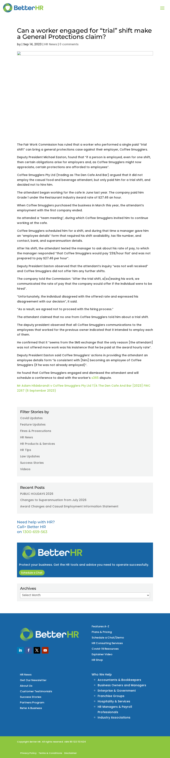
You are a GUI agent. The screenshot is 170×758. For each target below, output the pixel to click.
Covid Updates (31, 418)
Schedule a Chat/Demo (108, 638)
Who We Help (102, 674)
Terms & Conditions (50, 753)
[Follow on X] (37, 650)
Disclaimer (70, 753)
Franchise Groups (111, 696)
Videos (25, 469)
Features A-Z (100, 626)
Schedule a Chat (31, 572)
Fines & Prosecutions (35, 431)
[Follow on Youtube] (45, 650)
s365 (95, 378)
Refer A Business (31, 708)
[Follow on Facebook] (28, 650)
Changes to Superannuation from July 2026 (53, 500)
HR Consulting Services (107, 643)
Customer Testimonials (36, 691)
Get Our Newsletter (33, 680)
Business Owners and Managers (122, 685)
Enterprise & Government (117, 691)
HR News (50, 44)
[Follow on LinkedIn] (20, 650)
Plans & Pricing (102, 632)
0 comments (69, 44)
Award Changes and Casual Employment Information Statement (69, 506)
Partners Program (32, 702)
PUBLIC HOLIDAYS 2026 (36, 494)
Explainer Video (102, 654)
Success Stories (32, 463)
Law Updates (30, 456)
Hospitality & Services (114, 701)
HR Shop (97, 660)
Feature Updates (33, 424)
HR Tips (25, 450)
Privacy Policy (28, 753)
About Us (26, 686)
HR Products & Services (37, 444)
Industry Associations (114, 717)
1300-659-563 (35, 532)
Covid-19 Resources (105, 649)
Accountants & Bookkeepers (119, 680)
